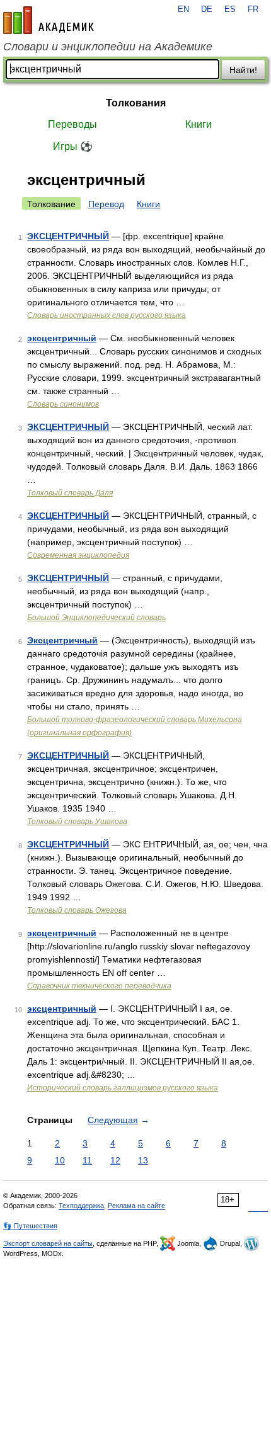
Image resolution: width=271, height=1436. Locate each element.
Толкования (136, 103)
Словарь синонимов (63, 404)
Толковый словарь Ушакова (77, 821)
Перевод (106, 204)
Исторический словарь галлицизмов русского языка (122, 1087)
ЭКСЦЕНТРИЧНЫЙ (68, 236)
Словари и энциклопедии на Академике (107, 46)
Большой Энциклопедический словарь (96, 617)
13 (143, 1160)
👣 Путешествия (30, 1226)
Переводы (72, 124)
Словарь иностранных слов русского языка (106, 315)
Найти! (243, 70)
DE (206, 9)
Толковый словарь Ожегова (77, 910)
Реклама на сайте (136, 1205)
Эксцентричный (62, 640)
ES (230, 9)
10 (60, 1160)
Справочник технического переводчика (99, 985)
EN (183, 9)
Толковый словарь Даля (70, 493)
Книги (198, 124)
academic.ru (48, 20)
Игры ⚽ (73, 146)
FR (253, 9)
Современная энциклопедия (78, 555)
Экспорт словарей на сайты (48, 1243)
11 (87, 1160)
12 (115, 1160)
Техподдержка (81, 1205)
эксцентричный (61, 338)
